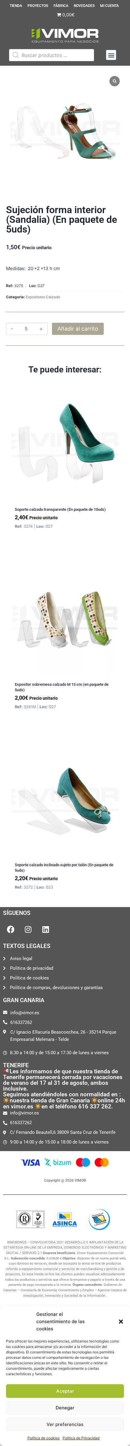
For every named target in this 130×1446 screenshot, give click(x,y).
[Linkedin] (45, 929)
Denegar (65, 1408)
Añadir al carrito (77, 328)
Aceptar (65, 1391)
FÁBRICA (61, 6)
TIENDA (16, 6)
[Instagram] (28, 929)
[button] (121, 1322)
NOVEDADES (84, 6)
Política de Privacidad (81, 1438)
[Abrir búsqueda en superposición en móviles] (51, 55)
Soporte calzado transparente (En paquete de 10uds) (60, 509)
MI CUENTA (109, 6)
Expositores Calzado (43, 297)
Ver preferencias (65, 1424)
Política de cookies (44, 1438)
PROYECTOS (38, 6)
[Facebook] (10, 929)
